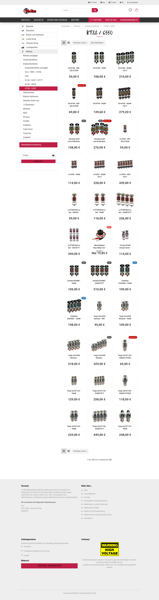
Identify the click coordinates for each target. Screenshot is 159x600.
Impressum (88, 518)
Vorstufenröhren (30, 60)
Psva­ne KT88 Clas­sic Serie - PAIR (125, 246)
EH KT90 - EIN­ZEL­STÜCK (74, 104)
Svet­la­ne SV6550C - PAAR (125, 282)
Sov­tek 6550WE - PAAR (74, 282)
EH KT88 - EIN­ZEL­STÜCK (74, 69)
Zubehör (26, 137)
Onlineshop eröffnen (71, 593)
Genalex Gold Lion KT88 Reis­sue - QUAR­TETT (99, 140)
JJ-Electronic (28, 104)
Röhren (29, 51)
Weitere (75, 20)
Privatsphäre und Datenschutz (95, 501)
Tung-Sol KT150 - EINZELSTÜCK (125, 392)
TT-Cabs (113, 2)
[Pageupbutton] (152, 596)
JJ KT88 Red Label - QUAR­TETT (125, 211)
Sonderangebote (129, 20)
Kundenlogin (133, 2)
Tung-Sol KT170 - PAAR (125, 427)
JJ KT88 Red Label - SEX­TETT (74, 246)
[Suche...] (95, 10)
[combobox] (80, 42)
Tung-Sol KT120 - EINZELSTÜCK (125, 356)
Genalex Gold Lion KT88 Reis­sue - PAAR (74, 140)
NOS (25, 113)
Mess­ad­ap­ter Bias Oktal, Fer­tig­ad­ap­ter (99, 246)
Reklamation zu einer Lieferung (95, 504)
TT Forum (93, 2)
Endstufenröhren (30, 64)
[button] (137, 10)
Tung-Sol (27, 133)
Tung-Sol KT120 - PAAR (74, 392)
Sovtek (26, 121)
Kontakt (87, 497)
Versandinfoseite (71, 497)
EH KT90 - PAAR (99, 103)
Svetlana (27, 125)
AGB (85, 490)
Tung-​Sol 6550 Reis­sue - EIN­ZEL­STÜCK (99, 317)
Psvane (26, 117)
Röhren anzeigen (30, 55)
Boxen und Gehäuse (57, 20)
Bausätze (39, 20)
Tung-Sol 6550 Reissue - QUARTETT (74, 356)
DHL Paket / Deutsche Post (31, 508)
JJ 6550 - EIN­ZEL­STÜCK (125, 140)
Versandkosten (90, 494)
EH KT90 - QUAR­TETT (125, 104)
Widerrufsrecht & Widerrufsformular (98, 515)
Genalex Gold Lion (31, 100)
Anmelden (38, 161)
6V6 (26, 76)
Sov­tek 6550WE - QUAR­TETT (99, 282)
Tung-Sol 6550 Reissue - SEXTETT (99, 356)
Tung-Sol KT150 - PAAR (74, 427)
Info (103, 2)
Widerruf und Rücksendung (94, 511)
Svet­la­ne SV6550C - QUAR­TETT (74, 317)
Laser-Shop (31, 39)
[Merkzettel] (130, 10)
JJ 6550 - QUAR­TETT (99, 175)
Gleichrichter (28, 92)
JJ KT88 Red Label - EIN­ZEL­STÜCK (74, 211)
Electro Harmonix (30, 96)
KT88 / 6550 (30, 88)
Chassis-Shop (32, 43)
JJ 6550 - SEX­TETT (125, 175)
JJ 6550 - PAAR (74, 174)
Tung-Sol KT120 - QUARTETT (100, 392)
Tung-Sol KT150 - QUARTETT (100, 427)
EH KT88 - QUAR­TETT (125, 69)
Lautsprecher (32, 47)
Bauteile (25, 20)
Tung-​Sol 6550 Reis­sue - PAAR (125, 317)
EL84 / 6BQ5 (30, 84)
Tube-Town (28, 129)
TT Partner (96, 20)
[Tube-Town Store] (30, 11)
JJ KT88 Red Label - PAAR (99, 211)
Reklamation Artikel (91, 508)
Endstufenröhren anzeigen (36, 68)
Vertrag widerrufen (49, 566)
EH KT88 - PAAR (99, 68)
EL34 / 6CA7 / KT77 (34, 80)
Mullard (26, 109)
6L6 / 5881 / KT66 (33, 72)
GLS (22, 506)
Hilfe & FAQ (110, 20)
